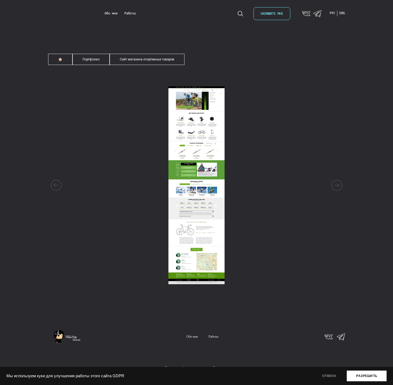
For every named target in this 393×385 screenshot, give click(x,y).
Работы (130, 13)
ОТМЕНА (329, 376)
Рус (332, 13)
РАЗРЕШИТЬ (366, 376)
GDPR (118, 376)
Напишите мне (272, 14)
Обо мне (111, 13)
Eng (342, 13)
